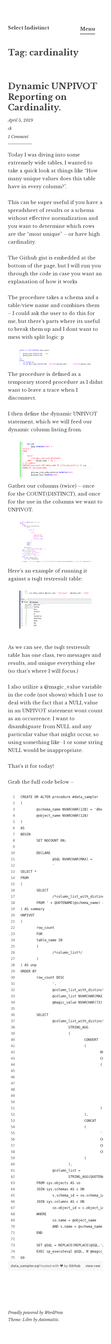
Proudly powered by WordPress (35, 1312)
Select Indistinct (28, 28)
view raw (92, 1266)
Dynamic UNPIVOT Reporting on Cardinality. (52, 97)
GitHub (75, 1266)
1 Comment (18, 136)
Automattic (48, 1319)
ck (10, 128)
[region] (55, 1027)
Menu (87, 29)
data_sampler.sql (25, 1266)
